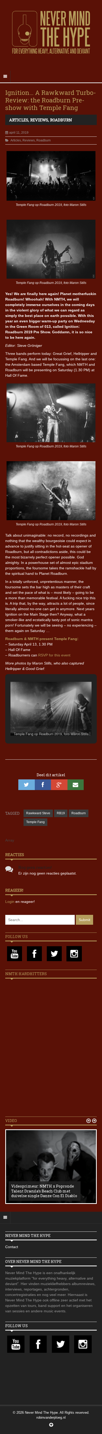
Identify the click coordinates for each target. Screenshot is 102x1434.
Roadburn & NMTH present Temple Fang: (41, 639)
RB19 (61, 813)
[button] (39, 724)
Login (10, 901)
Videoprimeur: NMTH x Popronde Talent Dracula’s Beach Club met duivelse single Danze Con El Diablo (44, 1191)
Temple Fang (35, 822)
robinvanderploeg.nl (51, 1417)
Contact (11, 1247)
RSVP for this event (54, 655)
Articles (18, 119)
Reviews (39, 119)
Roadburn (61, 119)
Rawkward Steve (38, 813)
